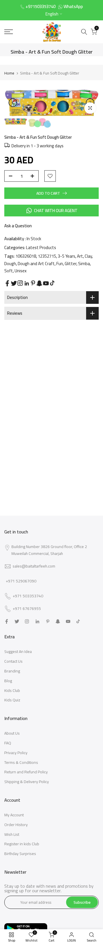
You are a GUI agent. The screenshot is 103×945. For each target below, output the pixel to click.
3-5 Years (66, 256)
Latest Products (41, 247)
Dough (10, 263)
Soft (8, 271)
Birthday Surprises (20, 853)
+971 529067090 (21, 581)
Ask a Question (18, 226)
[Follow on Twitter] (14, 283)
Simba (84, 263)
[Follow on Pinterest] (33, 283)
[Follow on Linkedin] (26, 283)
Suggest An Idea (18, 651)
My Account (14, 815)
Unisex (21, 271)
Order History (16, 824)
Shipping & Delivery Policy (26, 781)
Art (80, 256)
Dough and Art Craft (36, 263)
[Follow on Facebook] (7, 283)
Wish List (11, 834)
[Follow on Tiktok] (52, 283)
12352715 (47, 256)
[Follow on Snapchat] (39, 283)
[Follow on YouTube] (46, 283)
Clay (88, 256)
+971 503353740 (28, 596)
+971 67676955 (27, 608)
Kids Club (12, 690)
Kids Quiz (12, 700)
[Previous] (13, 102)
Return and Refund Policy (26, 772)
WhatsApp (73, 6)
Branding (12, 671)
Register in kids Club (21, 844)
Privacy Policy (15, 752)
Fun (59, 263)
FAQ (7, 743)
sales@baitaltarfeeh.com (34, 566)
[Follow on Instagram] (20, 283)
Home (9, 73)
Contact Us (13, 661)
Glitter (70, 263)
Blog (8, 680)
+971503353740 (40, 6)
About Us (12, 733)
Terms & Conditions (21, 762)
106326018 (25, 256)
